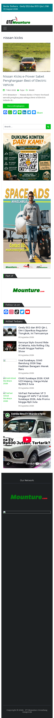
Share (40, 113)
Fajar (22, 90)
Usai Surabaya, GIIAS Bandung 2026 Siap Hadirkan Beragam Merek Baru (33, 365)
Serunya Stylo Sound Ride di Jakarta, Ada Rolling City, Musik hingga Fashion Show (34, 347)
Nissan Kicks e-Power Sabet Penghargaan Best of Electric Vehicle (24, 81)
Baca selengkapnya (15, 106)
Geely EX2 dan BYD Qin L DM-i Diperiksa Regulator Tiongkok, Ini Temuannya (33, 330)
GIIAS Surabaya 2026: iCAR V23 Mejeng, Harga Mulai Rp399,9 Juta (33, 381)
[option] (35, 6)
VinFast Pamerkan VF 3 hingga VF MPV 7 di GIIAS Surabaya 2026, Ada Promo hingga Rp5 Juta (34, 397)
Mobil (31, 90)
